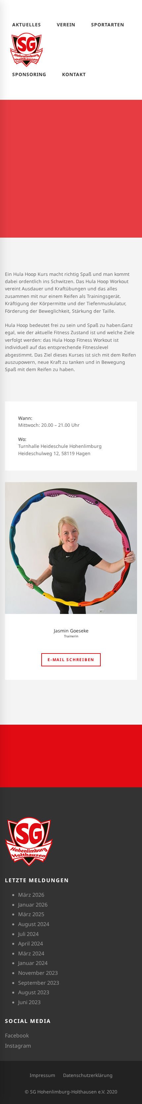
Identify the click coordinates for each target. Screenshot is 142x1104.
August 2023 (33, 992)
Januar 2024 (33, 963)
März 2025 (31, 914)
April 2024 (30, 943)
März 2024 (31, 953)
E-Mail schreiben (71, 659)
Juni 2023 (29, 1002)
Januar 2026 (33, 904)
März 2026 (31, 894)
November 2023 (38, 972)
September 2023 (38, 982)
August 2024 (33, 924)
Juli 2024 (28, 934)
